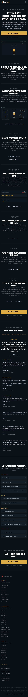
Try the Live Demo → (14, 33)
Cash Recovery (4, 597)
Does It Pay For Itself (5, 627)
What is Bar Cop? (6, 477)
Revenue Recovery (5, 594)
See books (19, 301)
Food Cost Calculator (5, 671)
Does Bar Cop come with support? (10, 498)
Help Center (3, 652)
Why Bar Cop (3, 622)
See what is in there (14, 269)
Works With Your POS (5, 629)
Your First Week (4, 634)
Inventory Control (4, 585)
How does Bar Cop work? (8, 511)
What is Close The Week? (8, 515)
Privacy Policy (4, 657)
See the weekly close (14, 156)
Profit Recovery (4, 592)
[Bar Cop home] (5, 2)
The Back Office (4, 620)
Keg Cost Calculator (5, 680)
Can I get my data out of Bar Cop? (10, 536)
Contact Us (3, 650)
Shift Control (3, 590)
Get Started (3, 613)
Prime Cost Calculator (5, 673)
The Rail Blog (3, 645)
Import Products (4, 617)
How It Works (4, 615)
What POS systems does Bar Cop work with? (12, 491)
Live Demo (3, 610)
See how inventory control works (14, 124)
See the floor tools (14, 238)
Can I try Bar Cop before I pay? (9, 503)
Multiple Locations (4, 631)
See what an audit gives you (14, 206)
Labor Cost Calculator (5, 675)
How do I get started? (7, 532)
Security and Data (4, 636)
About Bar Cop (4, 647)
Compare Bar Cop (4, 624)
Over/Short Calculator (5, 678)
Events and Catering (5, 599)
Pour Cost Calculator (5, 668)
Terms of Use (4, 655)
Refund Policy (4, 659)
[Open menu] (25, 2)
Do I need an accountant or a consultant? (12, 524)
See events (9, 301)
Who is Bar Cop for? (7, 482)
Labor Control (4, 587)
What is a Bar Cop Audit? (8, 520)
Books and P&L (4, 601)
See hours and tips (15, 159)
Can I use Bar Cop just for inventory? (10, 486)
